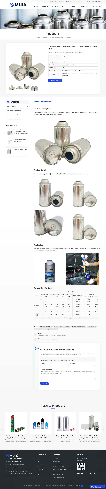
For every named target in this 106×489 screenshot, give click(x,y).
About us (45, 6)
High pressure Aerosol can (46, 326)
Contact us (83, 6)
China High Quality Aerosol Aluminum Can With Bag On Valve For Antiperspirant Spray (21, 131)
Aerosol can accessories (13, 119)
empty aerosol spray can (59, 472)
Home (36, 6)
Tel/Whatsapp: (73, 363)
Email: (43, 363)
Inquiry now (54, 80)
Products (55, 6)
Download (72, 6)
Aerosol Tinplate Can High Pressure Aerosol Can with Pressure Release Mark (57, 360)
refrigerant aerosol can (51, 329)
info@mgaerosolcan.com (78, 1)
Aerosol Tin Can (57, 458)
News (63, 6)
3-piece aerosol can (58, 464)
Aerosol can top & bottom (14, 110)
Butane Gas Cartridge (58, 474)
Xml (58, 485)
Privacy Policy (63, 485)
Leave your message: (47, 369)
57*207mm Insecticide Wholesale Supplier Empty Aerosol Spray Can (16, 437)
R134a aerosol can (39, 329)
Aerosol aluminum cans (13, 114)
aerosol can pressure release (78, 326)
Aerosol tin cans (44, 37)
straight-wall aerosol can (59, 469)
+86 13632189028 (18, 467)
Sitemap (54, 485)
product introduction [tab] (42, 102)
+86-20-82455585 (59, 1)
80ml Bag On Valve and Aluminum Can (20, 140)
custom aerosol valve (58, 477)
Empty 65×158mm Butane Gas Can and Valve (20, 150)
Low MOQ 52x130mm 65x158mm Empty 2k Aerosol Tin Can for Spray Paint (90, 437)
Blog (39, 474)
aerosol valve (56, 461)
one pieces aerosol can (59, 466)
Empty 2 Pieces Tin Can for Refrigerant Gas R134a (41, 437)
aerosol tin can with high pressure (62, 326)
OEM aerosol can (92, 326)
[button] (103, 428)
